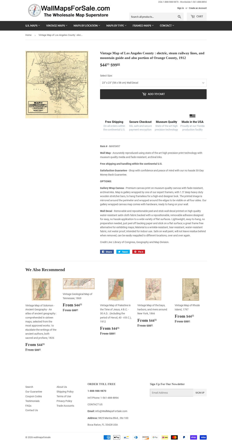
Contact (166, 25)
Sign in (180, 8)
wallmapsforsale (42, 437)
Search (29, 386)
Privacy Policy (64, 401)
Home (28, 35)
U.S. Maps (31, 25)
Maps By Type (115, 25)
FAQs (28, 405)
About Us (62, 386)
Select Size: (106, 75)
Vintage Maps (55, 25)
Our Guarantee (33, 391)
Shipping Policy (65, 391)
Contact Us (31, 410)
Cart (199, 16)
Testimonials (32, 401)
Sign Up (200, 392)
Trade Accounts (65, 405)
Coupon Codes (33, 396)
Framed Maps (142, 25)
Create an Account (198, 8)
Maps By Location (86, 25)
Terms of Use (64, 396)
